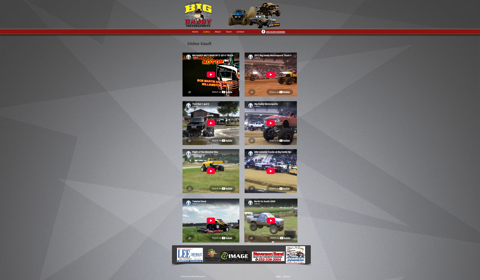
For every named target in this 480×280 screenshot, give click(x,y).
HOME (278, 276)
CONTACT (286, 276)
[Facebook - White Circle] (263, 31)
